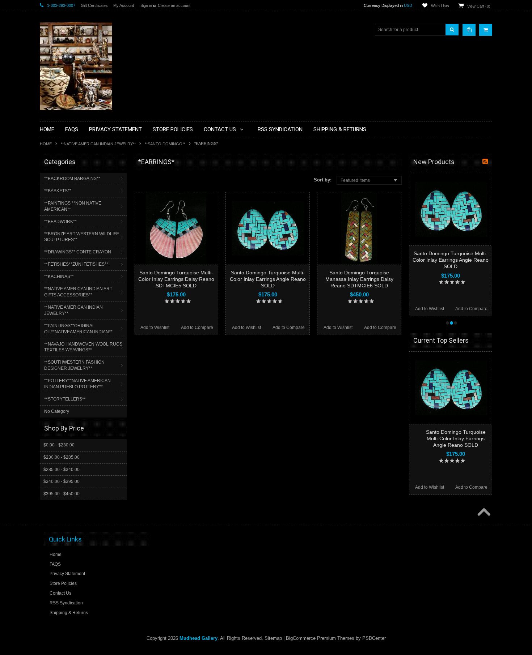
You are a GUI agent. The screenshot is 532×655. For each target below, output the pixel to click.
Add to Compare (197, 327)
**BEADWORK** (60, 221)
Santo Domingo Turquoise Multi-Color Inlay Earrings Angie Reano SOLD (268, 279)
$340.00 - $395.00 (61, 481)
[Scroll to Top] (483, 513)
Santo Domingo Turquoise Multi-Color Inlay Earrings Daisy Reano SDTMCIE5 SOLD (176, 279)
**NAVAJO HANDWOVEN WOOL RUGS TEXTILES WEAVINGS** (83, 347)
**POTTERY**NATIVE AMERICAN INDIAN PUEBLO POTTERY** (77, 383)
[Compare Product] (469, 30)
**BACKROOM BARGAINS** (72, 178)
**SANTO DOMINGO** (165, 144)
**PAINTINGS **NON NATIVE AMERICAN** (72, 206)
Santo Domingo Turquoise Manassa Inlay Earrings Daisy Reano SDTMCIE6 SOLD (359, 279)
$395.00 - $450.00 (61, 493)
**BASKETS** (57, 190)
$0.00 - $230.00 (59, 445)
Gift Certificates (94, 5)
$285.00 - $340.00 (61, 469)
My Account (123, 5)
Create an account (174, 5)
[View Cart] (485, 30)
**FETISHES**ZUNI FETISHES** (76, 264)
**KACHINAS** (59, 276)
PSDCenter (374, 638)
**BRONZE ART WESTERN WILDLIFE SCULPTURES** (81, 237)
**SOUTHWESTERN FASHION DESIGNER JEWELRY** (74, 365)
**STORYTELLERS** (65, 399)
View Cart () (478, 6)
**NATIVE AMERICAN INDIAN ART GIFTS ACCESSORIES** (78, 291)
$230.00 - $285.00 (61, 457)
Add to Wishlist (154, 327)
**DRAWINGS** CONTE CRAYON (77, 251)
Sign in (146, 5)
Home (46, 144)
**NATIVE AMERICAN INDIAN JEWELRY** (98, 144)
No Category (56, 411)
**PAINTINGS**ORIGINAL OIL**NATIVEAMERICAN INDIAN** (78, 328)
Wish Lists (440, 6)
